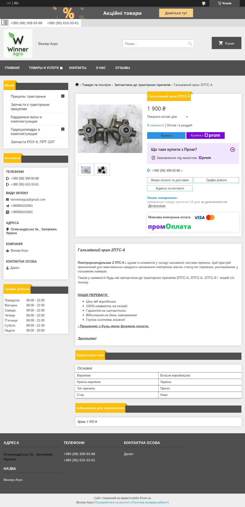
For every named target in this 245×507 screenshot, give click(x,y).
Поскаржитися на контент (112, 502)
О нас (101, 68)
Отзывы (122, 68)
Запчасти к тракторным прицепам (30, 106)
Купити (166, 135)
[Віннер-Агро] (18, 43)
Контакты (77, 68)
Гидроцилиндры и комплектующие (25, 131)
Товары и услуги (44, 68)
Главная (12, 68)
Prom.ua (145, 498)
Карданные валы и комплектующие (26, 119)
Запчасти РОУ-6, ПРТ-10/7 (33, 142)
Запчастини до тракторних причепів (142, 85)
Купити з (197, 135)
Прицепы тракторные (28, 96)
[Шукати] (190, 43)
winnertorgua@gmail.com (28, 199)
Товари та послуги (96, 85)
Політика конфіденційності (150, 502)
